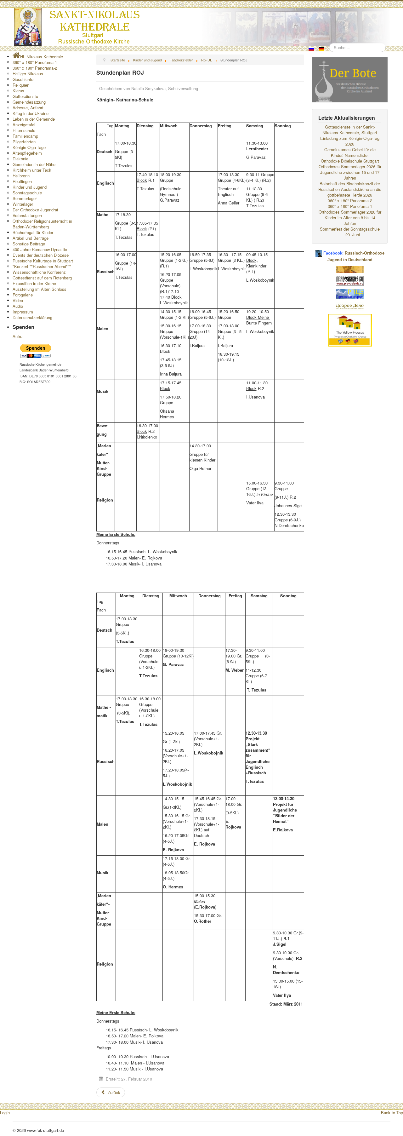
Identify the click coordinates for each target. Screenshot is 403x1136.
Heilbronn (21, 176)
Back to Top (392, 1113)
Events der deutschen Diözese (41, 255)
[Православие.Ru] (350, 280)
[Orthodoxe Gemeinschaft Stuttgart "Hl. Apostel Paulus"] (350, 269)
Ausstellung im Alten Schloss (39, 289)
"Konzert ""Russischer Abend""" (42, 266)
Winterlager (23, 204)
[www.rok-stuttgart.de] (202, 27)
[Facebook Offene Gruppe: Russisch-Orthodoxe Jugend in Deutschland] (318, 251)
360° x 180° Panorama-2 (35, 68)
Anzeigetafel (24, 125)
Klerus (18, 91)
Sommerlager (25, 198)
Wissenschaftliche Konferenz (39, 272)
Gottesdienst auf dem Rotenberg (42, 278)
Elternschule (24, 130)
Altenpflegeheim (27, 153)
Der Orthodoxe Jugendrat (35, 210)
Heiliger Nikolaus (28, 74)
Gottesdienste (25, 96)
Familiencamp (25, 136)
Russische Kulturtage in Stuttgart (43, 261)
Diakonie (20, 159)
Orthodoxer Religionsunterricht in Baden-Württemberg (42, 224)
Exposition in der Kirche (34, 283)
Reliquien (21, 85)
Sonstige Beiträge (29, 244)
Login (5, 1113)
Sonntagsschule (27, 193)
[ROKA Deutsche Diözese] (350, 293)
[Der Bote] (350, 79)
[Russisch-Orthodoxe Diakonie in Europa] (350, 306)
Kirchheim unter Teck (32, 170)
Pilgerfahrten (24, 142)
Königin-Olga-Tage (29, 147)
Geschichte (23, 79)
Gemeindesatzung (29, 102)
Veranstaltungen (27, 215)
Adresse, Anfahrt (28, 108)
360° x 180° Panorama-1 (35, 62)
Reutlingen (22, 181)
